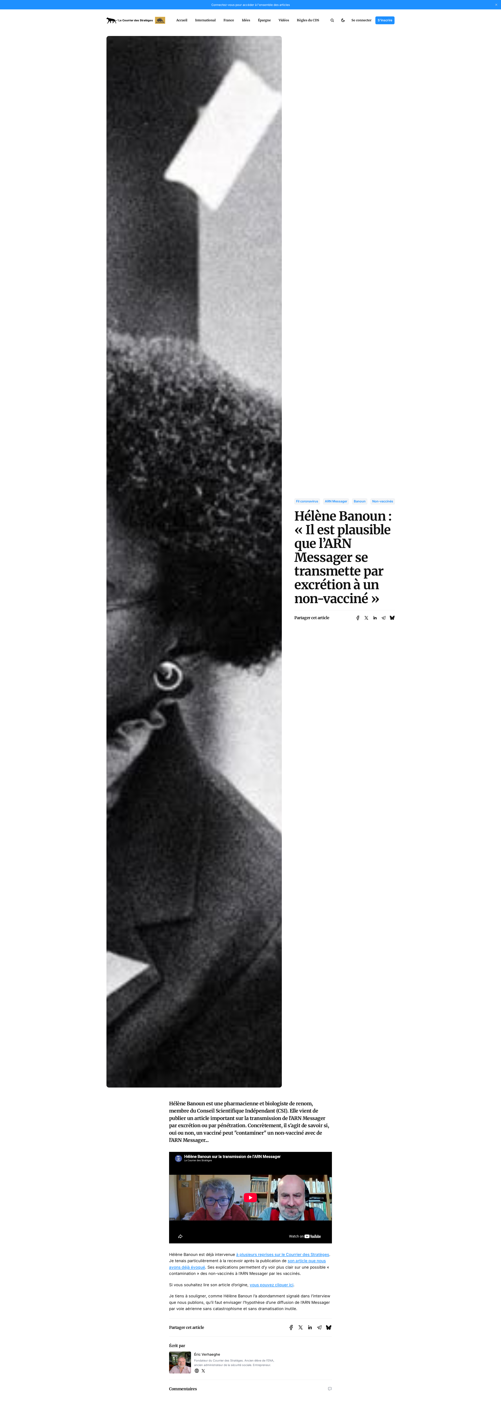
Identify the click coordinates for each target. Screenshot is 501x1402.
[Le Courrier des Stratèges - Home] (137, 20)
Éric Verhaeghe (207, 1354)
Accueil (181, 20)
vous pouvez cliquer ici (271, 1284)
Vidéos (284, 20)
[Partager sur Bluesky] (392, 618)
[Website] (196, 1371)
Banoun (360, 501)
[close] (496, 5)
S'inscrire (385, 20)
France (228, 20)
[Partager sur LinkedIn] (375, 617)
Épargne (264, 20)
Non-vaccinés (382, 501)
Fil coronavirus (307, 501)
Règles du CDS (308, 20)
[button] (332, 20)
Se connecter (361, 20)
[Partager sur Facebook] (357, 617)
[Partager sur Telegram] (383, 617)
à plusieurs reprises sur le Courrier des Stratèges (282, 1254)
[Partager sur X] (366, 617)
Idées (246, 20)
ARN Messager (336, 501)
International (205, 20)
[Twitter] (203, 1371)
